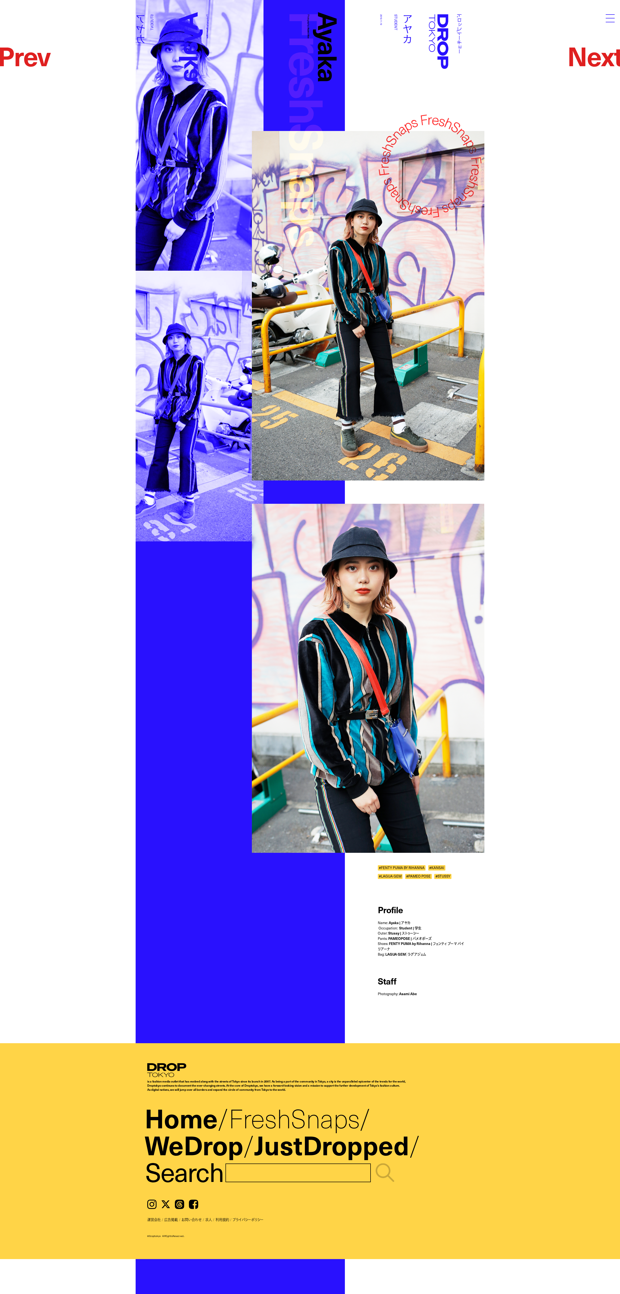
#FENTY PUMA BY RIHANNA (402, 867)
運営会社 (154, 1219)
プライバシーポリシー (248, 1219)
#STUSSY (442, 876)
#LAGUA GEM (390, 876)
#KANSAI (436, 867)
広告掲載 (171, 1219)
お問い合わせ (191, 1219)
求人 (208, 1219)
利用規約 (222, 1219)
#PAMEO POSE (418, 876)
